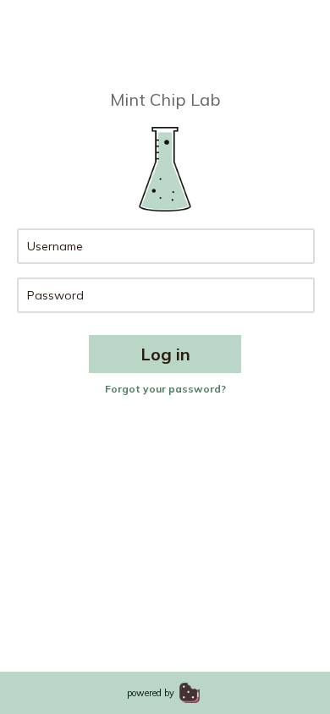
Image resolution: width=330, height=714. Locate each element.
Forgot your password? (165, 388)
